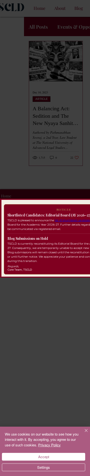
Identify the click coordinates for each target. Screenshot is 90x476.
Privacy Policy (49, 444)
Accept (43, 456)
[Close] (83, 433)
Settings (43, 467)
